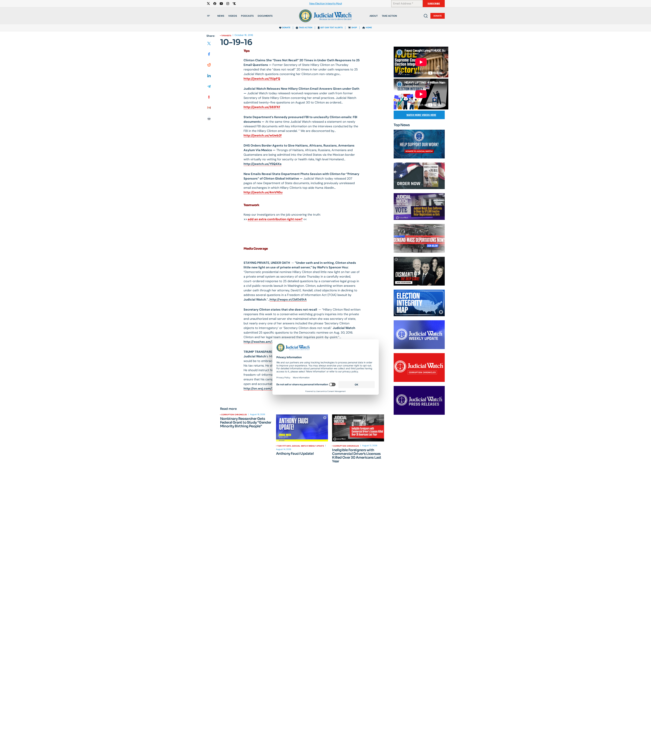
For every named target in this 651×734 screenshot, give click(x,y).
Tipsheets (226, 36)
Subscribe (434, 3)
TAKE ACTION (305, 27)
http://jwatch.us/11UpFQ (262, 79)
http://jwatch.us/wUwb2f (263, 135)
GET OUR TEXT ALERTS (331, 27)
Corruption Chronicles (234, 415)
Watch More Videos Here (421, 115)
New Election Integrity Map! (325, 3)
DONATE (286, 27)
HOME (369, 27)
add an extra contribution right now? (275, 219)
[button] (208, 16)
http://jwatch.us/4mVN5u (263, 192)
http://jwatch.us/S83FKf (262, 107)
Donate (437, 15)
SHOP (354, 27)
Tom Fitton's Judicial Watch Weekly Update (300, 446)
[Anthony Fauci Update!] (302, 428)
